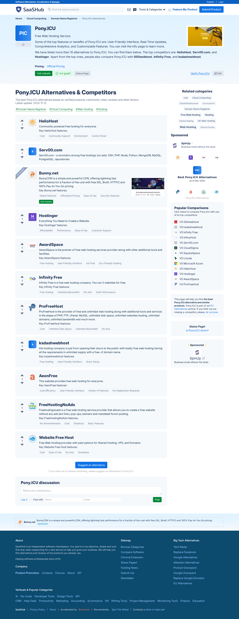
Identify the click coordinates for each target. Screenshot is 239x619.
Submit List (127, 572)
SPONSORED (20, 172)
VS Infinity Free (188, 232)
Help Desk (30, 600)
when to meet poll (155, 609)
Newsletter (127, 578)
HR (107, 600)
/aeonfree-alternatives (31, 372)
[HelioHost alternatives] (32, 122)
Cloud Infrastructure (189, 103)
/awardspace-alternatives (33, 240)
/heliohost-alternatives (31, 117)
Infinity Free (162, 56)
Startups (56, 2)
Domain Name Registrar (197, 109)
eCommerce (94, 600)
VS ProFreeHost (189, 284)
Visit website (43, 73)
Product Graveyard (185, 567)
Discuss (60, 572)
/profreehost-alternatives (33, 302)
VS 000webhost (189, 221)
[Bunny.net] (32, 174)
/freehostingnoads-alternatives (37, 400)
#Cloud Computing (61, 109)
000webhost (143, 56)
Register (210, 2)
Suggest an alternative (91, 465)
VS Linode (185, 258)
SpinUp (196, 358)
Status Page (82, 73)
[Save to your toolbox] (23, 44)
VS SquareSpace (189, 253)
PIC (23, 33)
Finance (185, 600)
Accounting (78, 600)
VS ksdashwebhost (191, 227)
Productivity (46, 600)
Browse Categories (132, 547)
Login (221, 2)
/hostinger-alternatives (32, 211)
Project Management (142, 600)
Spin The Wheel (120, 609)
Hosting (209, 114)
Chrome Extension (132, 557)
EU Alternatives (182, 583)
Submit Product (211, 9)
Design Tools (65, 596)
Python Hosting (186, 121)
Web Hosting (188, 127)
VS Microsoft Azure (191, 263)
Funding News (129, 567)
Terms (52, 609)
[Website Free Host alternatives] (32, 439)
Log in (24, 499)
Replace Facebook (184, 552)
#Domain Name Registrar (31, 109)
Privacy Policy (37, 609)
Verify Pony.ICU (200, 73)
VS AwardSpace (189, 279)
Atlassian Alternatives (186, 562)
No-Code (26, 596)
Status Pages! (129, 562)
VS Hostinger (187, 273)
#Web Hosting (84, 109)
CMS (186, 98)
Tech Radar (180, 547)
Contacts (47, 572)
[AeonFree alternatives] (32, 377)
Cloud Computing (201, 97)
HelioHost (184, 52)
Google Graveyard (184, 572)
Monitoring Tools (167, 600)
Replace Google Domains (188, 578)
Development (209, 103)
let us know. (212, 312)
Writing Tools (119, 600)
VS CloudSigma (189, 247)
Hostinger (42, 56)
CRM (18, 600)
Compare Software (132, 552)
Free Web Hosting (190, 114)
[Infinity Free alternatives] (32, 279)
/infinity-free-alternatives (33, 273)
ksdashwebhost (189, 56)
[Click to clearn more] (119, 522)
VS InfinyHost (187, 237)
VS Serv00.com (188, 242)
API (79, 572)
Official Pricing (56, 66)
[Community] (135, 9)
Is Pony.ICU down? (197, 330)
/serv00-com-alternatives (33, 146)
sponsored (42, 524)
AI (16, 596)
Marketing (62, 600)
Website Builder (207, 127)
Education (199, 600)
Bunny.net (84, 609)
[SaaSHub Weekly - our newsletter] (129, 9)
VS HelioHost (187, 268)
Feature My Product (184, 9)
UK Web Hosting (206, 120)
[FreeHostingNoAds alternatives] (32, 406)
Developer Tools (44, 596)
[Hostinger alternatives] (32, 217)
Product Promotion (27, 572)
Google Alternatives (185, 557)
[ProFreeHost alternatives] (32, 308)
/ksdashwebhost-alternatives (35, 339)
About (71, 572)
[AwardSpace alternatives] (32, 246)
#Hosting (101, 109)
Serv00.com (201, 52)
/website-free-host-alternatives (37, 433)
